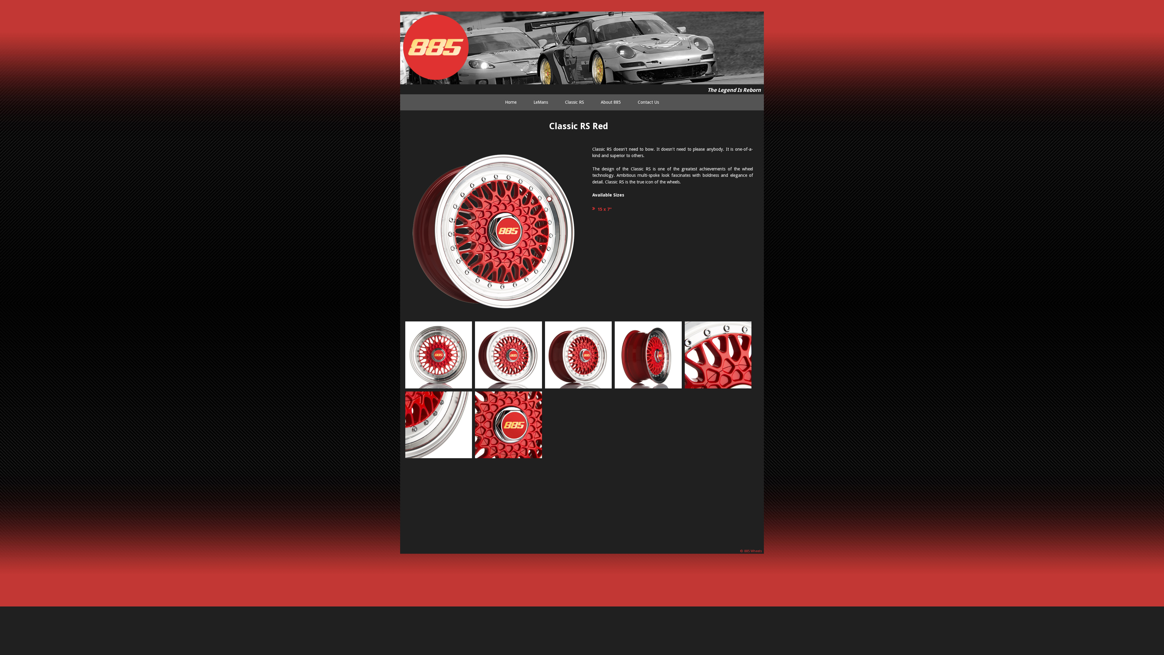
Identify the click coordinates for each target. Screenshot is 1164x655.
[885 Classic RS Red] (438, 354)
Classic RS (574, 102)
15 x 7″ (604, 209)
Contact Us (648, 102)
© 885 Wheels (751, 551)
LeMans (541, 102)
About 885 (611, 102)
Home (511, 102)
